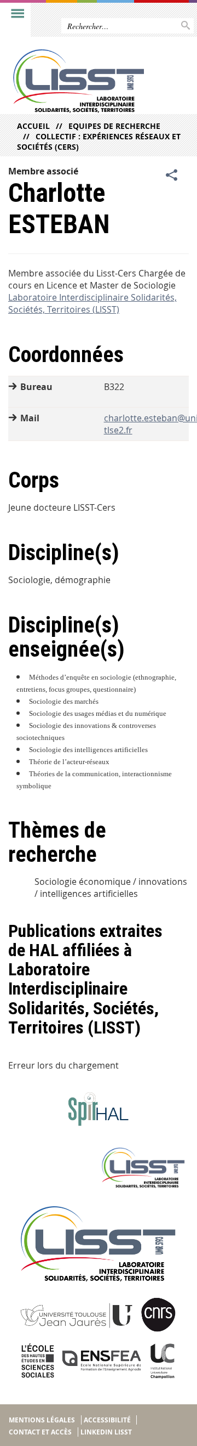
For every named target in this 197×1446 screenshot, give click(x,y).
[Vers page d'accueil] (78, 81)
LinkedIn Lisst (106, 1432)
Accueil (33, 126)
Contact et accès (40, 1432)
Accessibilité (107, 1420)
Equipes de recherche (114, 126)
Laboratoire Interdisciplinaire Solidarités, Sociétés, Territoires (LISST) (92, 303)
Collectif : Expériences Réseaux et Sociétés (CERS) (99, 141)
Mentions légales (42, 1420)
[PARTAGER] (171, 175)
